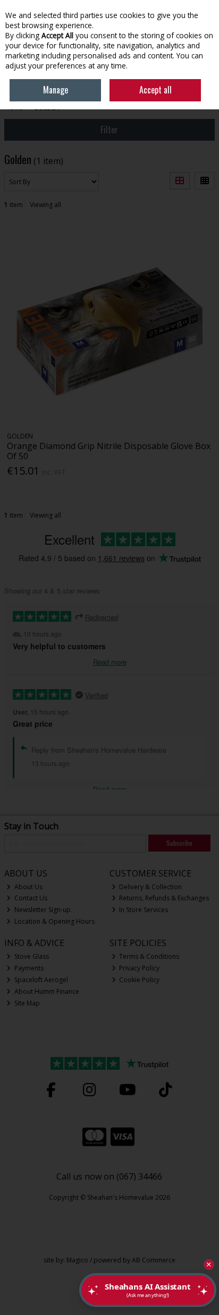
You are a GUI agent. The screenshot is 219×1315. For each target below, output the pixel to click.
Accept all (155, 89)
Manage (55, 89)
